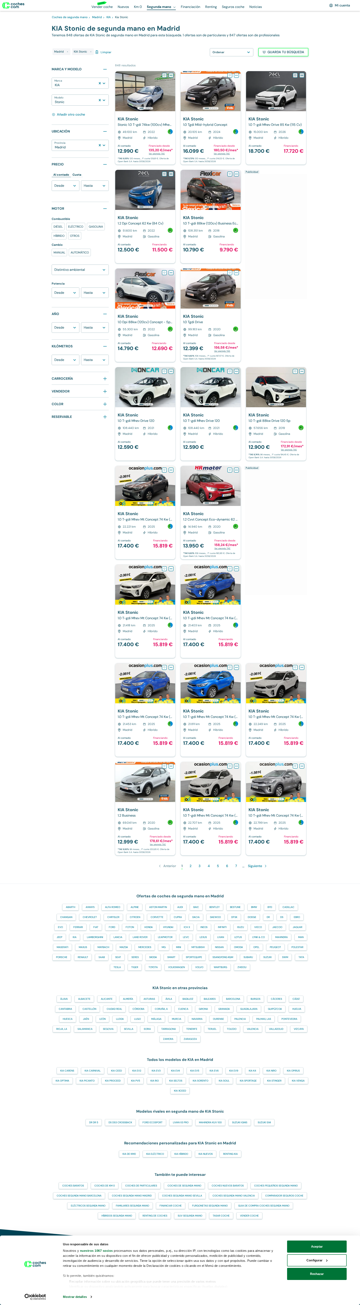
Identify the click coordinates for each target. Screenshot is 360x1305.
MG (164, 947)
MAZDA (124, 947)
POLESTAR (297, 947)
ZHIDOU (242, 967)
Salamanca (85, 1029)
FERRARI (78, 927)
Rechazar (317, 1274)
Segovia (108, 1029)
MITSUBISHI (198, 947)
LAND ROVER (140, 937)
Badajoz (187, 999)
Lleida (120, 1019)
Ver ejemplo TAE (157, 153)
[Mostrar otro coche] (145, 108)
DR (268, 917)
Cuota (76, 175)
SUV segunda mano (190, 1215)
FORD (112, 927)
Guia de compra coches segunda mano (263, 1205)
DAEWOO (215, 917)
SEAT (118, 957)
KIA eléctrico (155, 1154)
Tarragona (168, 1029)
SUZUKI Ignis (239, 1122)
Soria (147, 1029)
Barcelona (233, 999)
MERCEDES (144, 947)
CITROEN (135, 917)
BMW (254, 907)
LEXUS (203, 937)
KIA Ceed (116, 1070)
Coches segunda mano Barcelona (79, 1195)
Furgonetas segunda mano (210, 1205)
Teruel (212, 1029)
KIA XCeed (180, 1090)
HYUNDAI (168, 927)
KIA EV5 (194, 1070)
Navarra (197, 1019)
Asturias (149, 999)
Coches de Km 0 (104, 1185)
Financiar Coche (171, 1205)
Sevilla (128, 1029)
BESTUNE (235, 907)
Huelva (296, 1009)
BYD (270, 907)
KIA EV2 (136, 1070)
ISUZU (240, 927)
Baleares (210, 999)
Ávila (168, 999)
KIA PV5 (135, 1080)
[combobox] (55, 85)
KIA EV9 (233, 1070)
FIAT (95, 927)
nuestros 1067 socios (96, 1250)
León (102, 1019)
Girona (203, 1009)
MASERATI (62, 947)
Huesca (67, 1019)
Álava (64, 999)
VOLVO (199, 967)
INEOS (204, 927)
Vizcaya (299, 1029)
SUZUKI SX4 (264, 1122)
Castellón (89, 1009)
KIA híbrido (181, 1154)
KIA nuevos (206, 1154)
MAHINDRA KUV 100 (210, 1122)
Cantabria (65, 1009)
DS (281, 917)
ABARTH (70, 907)
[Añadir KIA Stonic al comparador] (171, 75)
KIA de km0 (129, 1154)
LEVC (186, 937)
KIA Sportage (248, 1080)
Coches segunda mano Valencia (233, 1195)
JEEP (59, 937)
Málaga (156, 1019)
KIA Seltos (175, 1080)
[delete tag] (67, 51)
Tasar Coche (221, 1215)
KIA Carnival (93, 1070)
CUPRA (178, 917)
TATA (301, 957)
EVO (60, 927)
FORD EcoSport (152, 1122)
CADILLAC (288, 907)
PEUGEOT (275, 947)
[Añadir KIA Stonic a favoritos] (164, 75)
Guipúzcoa (275, 1009)
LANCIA (118, 937)
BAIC (196, 907)
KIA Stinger (274, 1080)
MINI (178, 947)
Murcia (176, 1019)
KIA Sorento (200, 1080)
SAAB (102, 957)
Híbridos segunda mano (116, 1215)
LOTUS (238, 937)
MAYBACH (103, 947)
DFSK (234, 917)
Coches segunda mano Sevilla (182, 1195)
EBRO (297, 917)
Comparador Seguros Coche (284, 1195)
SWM (285, 957)
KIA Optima (62, 1080)
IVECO (258, 927)
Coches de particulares (141, 1185)
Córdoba (138, 1009)
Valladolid (276, 1029)
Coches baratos (73, 1185)
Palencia (240, 1019)
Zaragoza (190, 1039)
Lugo (137, 1019)
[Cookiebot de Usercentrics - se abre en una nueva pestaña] (35, 1297)
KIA (74, 937)
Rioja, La (61, 1029)
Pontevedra (289, 1019)
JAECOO (277, 927)
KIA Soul (224, 1080)
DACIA (196, 917)
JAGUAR (297, 927)
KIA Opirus (293, 1070)
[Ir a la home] (13, 5)
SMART (171, 957)
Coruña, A (161, 1009)
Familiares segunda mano (132, 1205)
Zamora (168, 1039)
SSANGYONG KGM (222, 957)
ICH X (187, 927)
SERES (135, 957)
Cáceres (276, 999)
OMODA (238, 947)
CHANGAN (66, 917)
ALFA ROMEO (112, 907)
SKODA (153, 957)
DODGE (252, 917)
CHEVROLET (90, 917)
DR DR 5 (93, 1122)
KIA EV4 (175, 1070)
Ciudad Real (114, 1009)
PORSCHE (61, 957)
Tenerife (191, 1029)
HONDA (148, 927)
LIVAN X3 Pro (181, 1122)
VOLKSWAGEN (176, 967)
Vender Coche (249, 1215)
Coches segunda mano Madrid (132, 1195)
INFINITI (222, 927)
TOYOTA (153, 967)
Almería (128, 999)
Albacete (84, 999)
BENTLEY (214, 907)
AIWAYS (90, 907)
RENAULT (83, 957)
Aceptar (317, 1246)
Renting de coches (154, 1215)
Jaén (86, 1019)
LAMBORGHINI (95, 937)
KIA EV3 (156, 1070)
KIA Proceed (113, 1080)
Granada (224, 1009)
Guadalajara (249, 1009)
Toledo (231, 1029)
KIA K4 (252, 1070)
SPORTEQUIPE (194, 957)
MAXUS (83, 947)
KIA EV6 (214, 1070)
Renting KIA (230, 1154)
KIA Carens (67, 1070)
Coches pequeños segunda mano (276, 1185)
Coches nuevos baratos (228, 1185)
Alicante (106, 999)
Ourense (218, 1019)
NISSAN (219, 947)
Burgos (255, 999)
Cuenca (183, 1009)
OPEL (256, 947)
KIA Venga (298, 1080)
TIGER (134, 967)
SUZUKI (267, 957)
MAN (301, 937)
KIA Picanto (87, 1080)
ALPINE (135, 907)
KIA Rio (154, 1080)
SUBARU (248, 957)
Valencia (253, 1029)
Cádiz (296, 999)
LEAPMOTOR (165, 937)
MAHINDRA (281, 937)
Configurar (314, 1260)
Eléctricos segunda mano (88, 1205)
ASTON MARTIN (158, 907)
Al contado (61, 175)
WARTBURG (220, 967)
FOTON (130, 927)
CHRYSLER (113, 917)
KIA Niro (271, 1070)
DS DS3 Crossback (120, 1122)
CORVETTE (157, 917)
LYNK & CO (258, 937)
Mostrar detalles (75, 1297)
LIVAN (220, 937)
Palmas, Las (263, 1019)
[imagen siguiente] (172, 91)
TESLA (117, 967)
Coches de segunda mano (184, 1185)
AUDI (180, 907)
